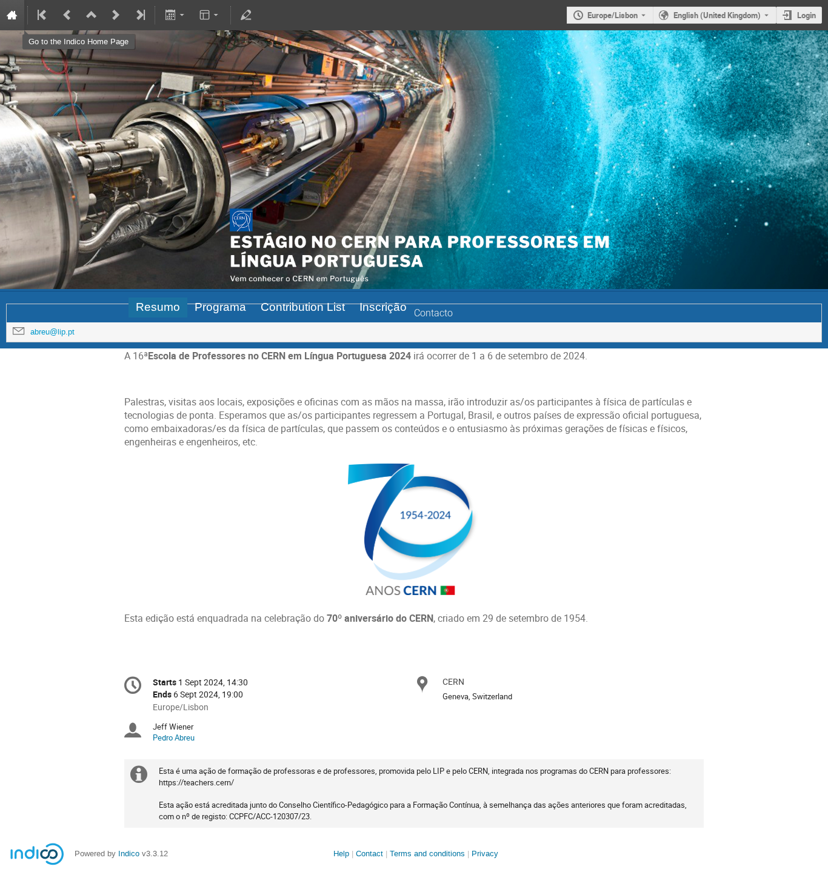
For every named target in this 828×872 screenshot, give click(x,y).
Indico (128, 853)
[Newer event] (116, 15)
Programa (220, 307)
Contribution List (303, 307)
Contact (369, 853)
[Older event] (67, 15)
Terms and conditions (427, 853)
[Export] (175, 15)
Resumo (158, 307)
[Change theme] (210, 15)
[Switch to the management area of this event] (246, 15)
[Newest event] (139, 15)
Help (341, 853)
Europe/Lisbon (612, 15)
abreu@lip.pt (52, 332)
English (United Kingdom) (717, 15)
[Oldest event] (43, 15)
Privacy (485, 853)
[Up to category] (91, 15)
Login (806, 15)
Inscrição (383, 307)
